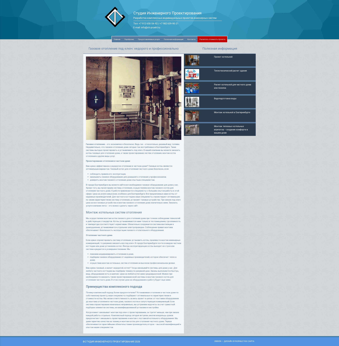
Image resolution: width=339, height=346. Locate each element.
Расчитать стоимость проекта (212, 39)
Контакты (191, 39)
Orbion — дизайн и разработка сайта (234, 341)
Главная (117, 39)
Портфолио (129, 39)
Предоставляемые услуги (149, 39)
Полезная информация (173, 39)
